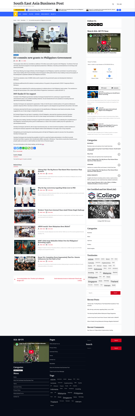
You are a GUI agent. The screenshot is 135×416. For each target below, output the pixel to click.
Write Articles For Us (18, 393)
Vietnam (107, 286)
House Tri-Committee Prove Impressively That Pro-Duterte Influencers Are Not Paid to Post (42, 10)
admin (16, 60)
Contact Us (16, 396)
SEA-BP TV (53, 14)
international (115, 268)
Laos (97, 272)
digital (113, 262)
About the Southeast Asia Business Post (23, 380)
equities (90, 265)
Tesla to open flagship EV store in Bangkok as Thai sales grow (108, 125)
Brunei (116, 258)
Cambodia (91, 263)
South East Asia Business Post (39, 3)
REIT (104, 276)
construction (98, 262)
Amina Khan (42, 173)
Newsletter (52, 363)
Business (25, 14)
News (19, 14)
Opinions (37, 14)
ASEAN (90, 259)
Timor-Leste (90, 284)
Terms (15, 383)
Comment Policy (18, 387)
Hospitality (90, 268)
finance (105, 265)
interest (109, 268)
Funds (110, 265)
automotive (97, 258)
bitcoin (108, 259)
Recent (104, 88)
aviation (102, 258)
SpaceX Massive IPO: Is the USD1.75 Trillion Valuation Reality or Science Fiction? (101, 183)
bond (112, 258)
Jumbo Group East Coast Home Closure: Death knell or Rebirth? (103, 149)
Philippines (19, 151)
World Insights (45, 14)
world (113, 285)
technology (106, 280)
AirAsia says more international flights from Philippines (108, 109)
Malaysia (107, 273)
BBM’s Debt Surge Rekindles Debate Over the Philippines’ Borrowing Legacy (58, 241)
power (100, 276)
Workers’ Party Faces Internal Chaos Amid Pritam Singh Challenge (61, 210)
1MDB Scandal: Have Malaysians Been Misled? (54, 226)
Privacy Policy (17, 390)
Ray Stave (89, 330)
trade (101, 284)
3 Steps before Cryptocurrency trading (103, 330)
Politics (31, 14)
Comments (115, 88)
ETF (94, 265)
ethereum (99, 265)
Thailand (114, 281)
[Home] (15, 14)
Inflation (105, 268)
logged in (21, 159)
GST (114, 265)
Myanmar (115, 272)
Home (15, 377)
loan (100, 272)
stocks (100, 281)
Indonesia (98, 269)
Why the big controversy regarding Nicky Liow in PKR (100, 10)
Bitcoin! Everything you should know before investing (109, 93)
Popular (94, 88)
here (43, 144)
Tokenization (96, 284)
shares (108, 277)
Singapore (92, 281)
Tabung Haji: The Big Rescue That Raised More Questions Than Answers (72, 10)
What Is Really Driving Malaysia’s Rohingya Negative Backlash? (103, 321)
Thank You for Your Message (57, 371)
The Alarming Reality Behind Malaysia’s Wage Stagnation (101, 313)
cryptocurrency (106, 263)
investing (91, 273)
